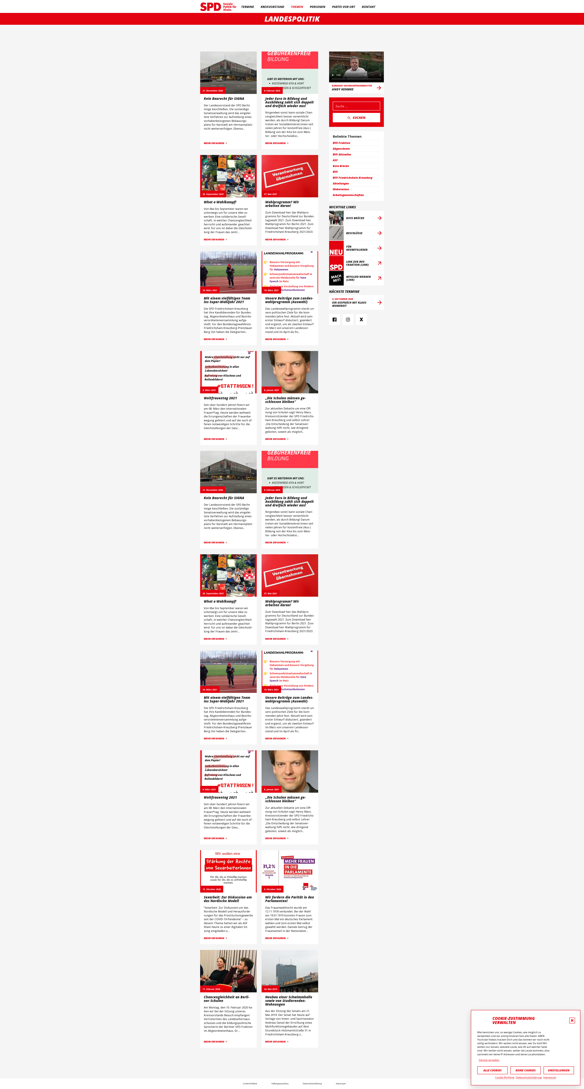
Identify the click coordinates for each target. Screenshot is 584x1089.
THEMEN (297, 7)
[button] (572, 1020)
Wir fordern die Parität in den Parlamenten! (289, 899)
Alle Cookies (492, 1070)
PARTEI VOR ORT (343, 7)
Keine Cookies (526, 1070)
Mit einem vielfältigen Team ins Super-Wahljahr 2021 (227, 300)
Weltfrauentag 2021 (220, 398)
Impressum (549, 1077)
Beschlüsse (354, 233)
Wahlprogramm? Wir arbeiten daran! (282, 204)
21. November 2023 (213, 90)
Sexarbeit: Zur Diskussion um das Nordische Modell (228, 899)
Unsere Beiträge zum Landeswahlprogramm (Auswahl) (289, 300)
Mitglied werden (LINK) (358, 278)
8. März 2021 (209, 390)
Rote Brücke (355, 218)
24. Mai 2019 (270, 989)
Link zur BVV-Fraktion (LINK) (357, 263)
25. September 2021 (213, 194)
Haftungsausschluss (280, 1084)
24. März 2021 (210, 290)
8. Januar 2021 (271, 390)
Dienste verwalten (489, 1060)
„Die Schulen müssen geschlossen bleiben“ (285, 400)
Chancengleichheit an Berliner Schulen (226, 999)
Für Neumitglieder (357, 248)
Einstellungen (559, 1070)
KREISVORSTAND (272, 7)
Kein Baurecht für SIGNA (224, 98)
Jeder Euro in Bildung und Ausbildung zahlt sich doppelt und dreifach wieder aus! (289, 102)
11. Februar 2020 (211, 989)
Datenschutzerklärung (529, 1077)
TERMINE (247, 7)
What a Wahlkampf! (220, 202)
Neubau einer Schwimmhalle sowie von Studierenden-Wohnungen (288, 1000)
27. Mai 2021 (270, 194)
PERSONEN (317, 7)
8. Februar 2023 (272, 90)
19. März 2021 (271, 290)
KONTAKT (368, 7)
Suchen (359, 117)
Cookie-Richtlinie (504, 1077)
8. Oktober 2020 (272, 889)
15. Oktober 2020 (212, 889)
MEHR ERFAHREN (214, 143)
